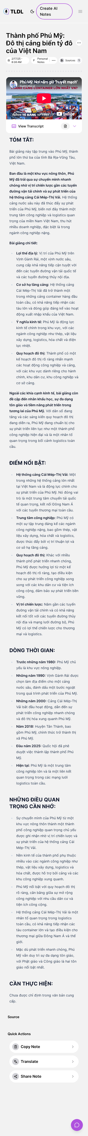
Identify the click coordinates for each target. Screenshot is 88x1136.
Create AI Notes (48, 11)
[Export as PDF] (65, 126)
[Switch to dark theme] (32, 11)
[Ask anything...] (77, 1125)
